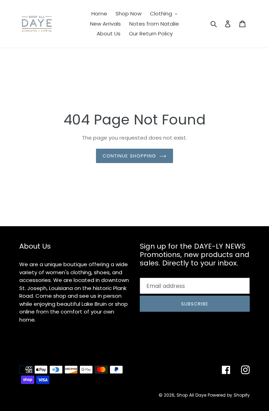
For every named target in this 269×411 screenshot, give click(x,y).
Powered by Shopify (229, 395)
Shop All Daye (191, 395)
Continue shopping (129, 156)
